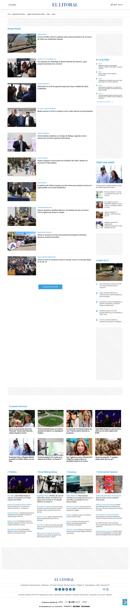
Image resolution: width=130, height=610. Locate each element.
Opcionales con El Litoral (97, 595)
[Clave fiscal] (124, 605)
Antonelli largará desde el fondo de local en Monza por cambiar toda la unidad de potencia (110, 96)
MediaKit (109, 595)
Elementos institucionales (81, 595)
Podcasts (60, 585)
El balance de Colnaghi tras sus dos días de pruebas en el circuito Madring (110, 80)
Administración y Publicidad (63, 595)
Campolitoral (25, 585)
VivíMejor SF (80, 585)
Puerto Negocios (90, 585)
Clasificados (45, 585)
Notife (98, 585)
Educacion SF (105, 585)
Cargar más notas (50, 287)
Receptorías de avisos (46, 595)
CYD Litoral (53, 585)
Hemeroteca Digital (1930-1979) (28, 595)
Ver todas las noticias (104, 102)
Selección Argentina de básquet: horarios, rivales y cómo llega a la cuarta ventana (110, 66)
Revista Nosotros (34, 585)
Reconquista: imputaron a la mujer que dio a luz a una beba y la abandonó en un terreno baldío (110, 88)
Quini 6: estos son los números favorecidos (107, 73)
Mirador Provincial (70, 585)
